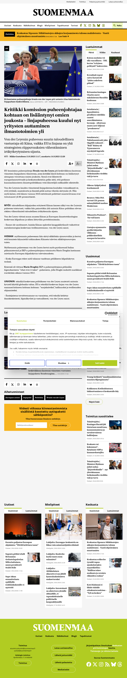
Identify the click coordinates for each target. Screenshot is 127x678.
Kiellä (27, 363)
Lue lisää (63, 36)
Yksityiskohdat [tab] (49, 321)
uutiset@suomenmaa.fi (22, 651)
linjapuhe (27, 397)
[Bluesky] (114, 665)
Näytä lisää (94, 402)
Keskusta (17, 25)
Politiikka (9, 34)
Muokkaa (62, 363)
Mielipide (49, 548)
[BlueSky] (99, 25)
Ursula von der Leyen (55, 397)
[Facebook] (81, 25)
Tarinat (74, 25)
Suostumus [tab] (22, 321)
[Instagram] (90, 25)
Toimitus (82, 2)
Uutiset (7, 25)
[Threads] (104, 25)
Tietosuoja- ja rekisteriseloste (104, 651)
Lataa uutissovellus (116, 2)
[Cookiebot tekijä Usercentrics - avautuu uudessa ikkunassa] (106, 313)
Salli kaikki (99, 363)
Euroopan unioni (12, 397)
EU (6, 48)
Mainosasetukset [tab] (77, 321)
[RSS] (95, 25)
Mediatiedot (71, 2)
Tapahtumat (63, 25)
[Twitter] (96, 665)
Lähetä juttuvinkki (63, 655)
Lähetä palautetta (63, 662)
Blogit (40, 25)
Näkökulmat (29, 25)
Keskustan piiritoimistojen (107, 646)
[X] (86, 25)
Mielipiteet (50, 25)
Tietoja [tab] (105, 321)
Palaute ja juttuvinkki (97, 2)
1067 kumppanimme (24, 333)
